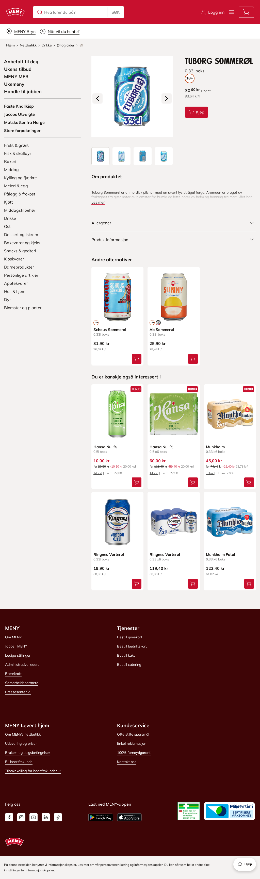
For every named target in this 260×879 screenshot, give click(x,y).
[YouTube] (33, 817)
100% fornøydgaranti (134, 752)
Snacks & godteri (20, 250)
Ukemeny (14, 84)
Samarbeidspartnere (21, 683)
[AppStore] (129, 817)
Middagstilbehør (19, 210)
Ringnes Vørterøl (108, 554)
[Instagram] (21, 817)
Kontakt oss (126, 761)
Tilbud (97, 473)
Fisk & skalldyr (17, 153)
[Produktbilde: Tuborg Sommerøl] (100, 156)
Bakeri (10, 161)
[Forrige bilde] (97, 98)
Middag (11, 169)
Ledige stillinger (17, 655)
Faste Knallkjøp (19, 106)
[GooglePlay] (100, 817)
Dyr (7, 299)
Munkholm (215, 446)
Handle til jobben (23, 91)
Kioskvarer (14, 258)
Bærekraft (13, 673)
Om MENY (13, 637)
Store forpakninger (22, 130)
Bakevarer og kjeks (22, 242)
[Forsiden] (121, 156)
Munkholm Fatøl (220, 554)
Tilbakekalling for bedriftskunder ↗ (33, 771)
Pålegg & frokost (19, 193)
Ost (7, 226)
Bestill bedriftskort (132, 646)
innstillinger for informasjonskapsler (29, 870)
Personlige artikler (21, 275)
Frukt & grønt (16, 145)
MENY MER (16, 76)
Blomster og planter (23, 307)
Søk (115, 12)
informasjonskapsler (148, 865)
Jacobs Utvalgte (19, 114)
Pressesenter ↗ (18, 692)
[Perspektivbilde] (164, 156)
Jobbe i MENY (16, 646)
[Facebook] (9, 817)
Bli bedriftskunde (18, 761)
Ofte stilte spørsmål (133, 734)
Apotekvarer (16, 283)
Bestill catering (129, 664)
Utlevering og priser (21, 743)
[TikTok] (58, 817)
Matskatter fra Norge (24, 122)
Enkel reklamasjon (131, 743)
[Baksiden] (143, 156)
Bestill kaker (127, 655)
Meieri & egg (16, 185)
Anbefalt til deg (21, 61)
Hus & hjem (14, 291)
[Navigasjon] (232, 12)
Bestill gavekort (129, 637)
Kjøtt (8, 202)
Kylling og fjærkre (20, 177)
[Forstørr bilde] (132, 96)
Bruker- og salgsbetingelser (27, 752)
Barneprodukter (19, 267)
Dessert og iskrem (21, 234)
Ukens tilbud (17, 69)
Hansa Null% (105, 446)
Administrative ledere (22, 664)
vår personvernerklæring (112, 865)
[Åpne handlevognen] (246, 12)
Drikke (10, 218)
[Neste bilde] (166, 98)
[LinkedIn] (46, 817)
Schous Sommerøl (109, 329)
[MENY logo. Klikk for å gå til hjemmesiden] (15, 12)
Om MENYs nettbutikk (23, 734)
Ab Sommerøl (162, 329)
